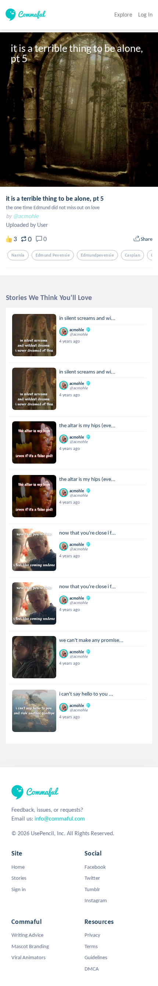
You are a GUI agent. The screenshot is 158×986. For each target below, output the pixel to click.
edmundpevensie (97, 255)
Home (18, 867)
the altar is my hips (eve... (87, 425)
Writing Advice (27, 935)
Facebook (95, 867)
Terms (91, 946)
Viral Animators (28, 957)
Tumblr (92, 889)
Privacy (92, 935)
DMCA (92, 968)
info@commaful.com (60, 818)
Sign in (18, 889)
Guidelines (96, 957)
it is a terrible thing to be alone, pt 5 (55, 198)
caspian (132, 255)
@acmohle (26, 215)
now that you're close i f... (87, 532)
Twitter (92, 878)
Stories (18, 878)
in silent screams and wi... (87, 318)
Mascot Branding (30, 946)
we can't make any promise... (91, 640)
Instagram (96, 900)
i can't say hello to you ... (86, 693)
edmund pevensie (53, 255)
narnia (18, 255)
